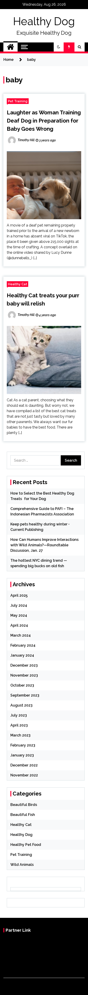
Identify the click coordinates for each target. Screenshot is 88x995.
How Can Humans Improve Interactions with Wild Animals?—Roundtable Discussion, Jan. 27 (44, 545)
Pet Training (18, 101)
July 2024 (18, 605)
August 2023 (21, 705)
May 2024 (18, 615)
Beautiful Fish (22, 815)
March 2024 (20, 635)
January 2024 (22, 655)
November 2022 (24, 775)
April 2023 (19, 725)
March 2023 (20, 735)
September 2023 (24, 695)
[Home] (10, 47)
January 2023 (22, 755)
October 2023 (22, 685)
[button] (59, 47)
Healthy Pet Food (25, 844)
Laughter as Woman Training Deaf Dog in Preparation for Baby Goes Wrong (44, 120)
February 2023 (22, 745)
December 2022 (24, 765)
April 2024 (19, 625)
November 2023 (24, 675)
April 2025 (19, 595)
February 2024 (22, 645)
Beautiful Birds (23, 805)
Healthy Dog (44, 21)
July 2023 (18, 715)
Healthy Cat (17, 284)
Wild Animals (22, 864)
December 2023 (24, 665)
